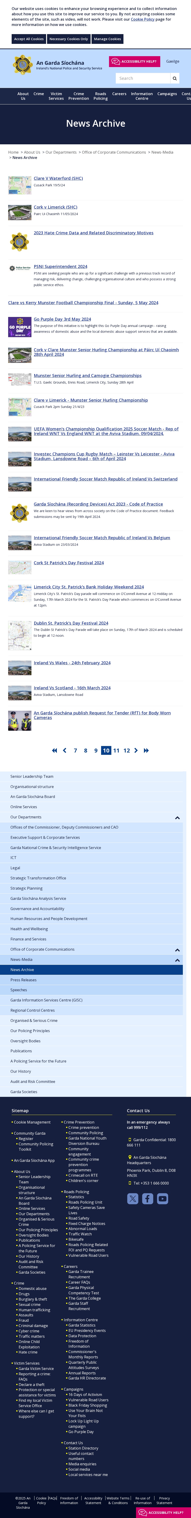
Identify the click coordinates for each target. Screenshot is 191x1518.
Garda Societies (32, 1272)
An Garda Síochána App (34, 1160)
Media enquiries (82, 1463)
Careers (71, 1266)
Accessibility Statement (93, 1500)
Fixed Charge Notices (86, 1223)
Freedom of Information (79, 1344)
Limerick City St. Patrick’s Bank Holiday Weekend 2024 (89, 587)
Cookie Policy (143, 19)
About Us (32, 152)
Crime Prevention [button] (78, 96)
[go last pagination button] (147, 750)
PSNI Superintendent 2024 (60, 266)
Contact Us (73, 1442)
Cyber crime (29, 1331)
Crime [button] (39, 93)
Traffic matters (32, 1336)
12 (126, 750)
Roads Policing (76, 1191)
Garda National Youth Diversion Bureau (87, 1141)
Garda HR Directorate (87, 1378)
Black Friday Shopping (87, 1405)
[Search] (174, 78)
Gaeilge (172, 61)
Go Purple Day (81, 1431)
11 (116, 750)
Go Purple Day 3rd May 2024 (62, 319)
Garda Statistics (82, 1325)
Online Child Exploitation (29, 1344)
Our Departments (61, 152)
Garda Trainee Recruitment (81, 1274)
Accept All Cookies (29, 39)
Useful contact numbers (81, 1456)
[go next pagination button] (137, 750)
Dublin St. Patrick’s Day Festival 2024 (71, 623)
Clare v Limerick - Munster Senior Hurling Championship (91, 400)
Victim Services (27, 1363)
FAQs (52, 1498)
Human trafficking (34, 1309)
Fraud (24, 1320)
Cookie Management (32, 1122)
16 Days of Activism (85, 1394)
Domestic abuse (33, 1288)
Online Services (32, 1208)
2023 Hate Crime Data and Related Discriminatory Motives (93, 233)
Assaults (26, 1315)
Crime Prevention (79, 1122)
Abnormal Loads (82, 1228)
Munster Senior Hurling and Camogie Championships (88, 375)
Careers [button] (119, 93)
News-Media (162, 152)
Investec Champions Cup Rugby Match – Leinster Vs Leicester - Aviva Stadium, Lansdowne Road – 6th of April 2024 (104, 456)
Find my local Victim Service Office (35, 1403)
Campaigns (73, 1389)
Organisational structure (32, 1190)
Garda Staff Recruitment (79, 1306)
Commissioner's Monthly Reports (83, 1354)
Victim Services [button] (56, 96)
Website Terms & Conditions (118, 1500)
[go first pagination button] (55, 750)
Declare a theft (31, 1384)
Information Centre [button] (142, 96)
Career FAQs (79, 1282)
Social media (79, 1469)
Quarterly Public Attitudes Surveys (83, 1365)
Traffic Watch (80, 1234)
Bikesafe (76, 1239)
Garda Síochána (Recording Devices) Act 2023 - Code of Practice (98, 504)
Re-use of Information (143, 1500)
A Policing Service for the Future (37, 1248)
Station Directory (83, 1448)
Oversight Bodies (34, 1235)
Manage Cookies (107, 39)
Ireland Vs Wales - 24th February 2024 (72, 662)
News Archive (25, 157)
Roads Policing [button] (101, 96)
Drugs (24, 1293)
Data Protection (82, 1335)
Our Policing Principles (38, 1229)
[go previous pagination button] (65, 750)
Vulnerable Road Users (88, 1255)
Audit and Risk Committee (31, 1264)
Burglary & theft (33, 1299)
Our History (29, 1256)
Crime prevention (83, 1127)
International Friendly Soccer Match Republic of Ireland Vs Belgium (102, 537)
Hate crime (28, 1352)
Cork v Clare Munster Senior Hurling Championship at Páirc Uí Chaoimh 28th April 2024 (106, 352)
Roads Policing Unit (85, 1202)
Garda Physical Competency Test (83, 1290)
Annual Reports (82, 1373)
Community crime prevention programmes (83, 1164)
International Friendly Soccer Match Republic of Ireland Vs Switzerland (105, 479)
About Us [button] (23, 96)
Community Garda (29, 1133)
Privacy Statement (164, 1500)
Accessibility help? (139, 61)
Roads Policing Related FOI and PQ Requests (88, 1247)
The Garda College (84, 1298)
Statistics (76, 1196)
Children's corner (83, 1180)
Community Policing (85, 1132)
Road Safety (78, 1218)
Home (13, 152)
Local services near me (88, 1474)
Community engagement (79, 1151)
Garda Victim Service (36, 1368)
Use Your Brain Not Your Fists (85, 1413)
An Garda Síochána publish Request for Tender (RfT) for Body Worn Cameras (102, 715)
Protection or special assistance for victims (37, 1392)
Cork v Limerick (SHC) (55, 207)
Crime (19, 1283)
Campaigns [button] (167, 93)
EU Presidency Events (87, 1330)
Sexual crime (30, 1304)
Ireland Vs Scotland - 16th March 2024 (72, 688)
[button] (177, 817)
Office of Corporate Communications (114, 152)
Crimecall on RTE (83, 1175)
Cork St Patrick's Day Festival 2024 (69, 562)
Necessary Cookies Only (69, 39)
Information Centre (81, 1319)
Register (26, 1138)
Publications (29, 1240)
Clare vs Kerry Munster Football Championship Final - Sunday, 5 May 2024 (83, 302)
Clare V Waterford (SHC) (58, 178)
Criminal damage (33, 1325)
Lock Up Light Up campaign (83, 1423)
